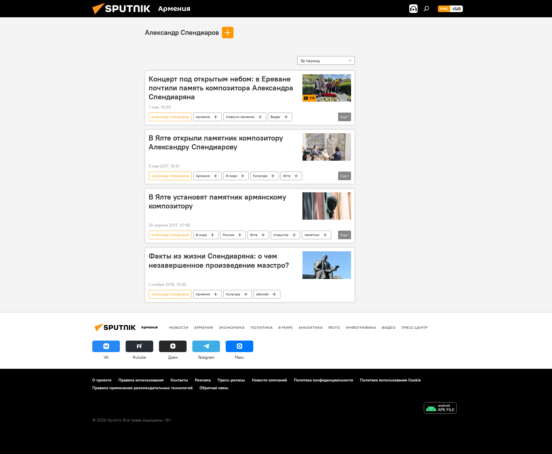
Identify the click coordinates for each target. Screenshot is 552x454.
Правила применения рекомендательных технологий (142, 387)
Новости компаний (269, 380)
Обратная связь (214, 387)
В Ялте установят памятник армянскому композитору (217, 201)
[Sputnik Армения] (123, 15)
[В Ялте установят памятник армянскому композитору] (326, 206)
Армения (203, 117)
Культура (260, 176)
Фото (334, 327)
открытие (280, 235)
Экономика (232, 327)
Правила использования (141, 380)
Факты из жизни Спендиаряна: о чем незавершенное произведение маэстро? (219, 260)
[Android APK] (440, 408)
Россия (228, 235)
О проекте (102, 380)
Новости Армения (240, 117)
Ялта (286, 176)
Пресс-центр (414, 327)
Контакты (179, 380)
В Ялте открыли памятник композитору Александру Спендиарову (216, 142)
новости (178, 327)
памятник (311, 235)
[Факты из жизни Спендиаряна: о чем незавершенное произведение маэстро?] (326, 265)
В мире (231, 176)
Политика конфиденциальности (323, 380)
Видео (275, 117)
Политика (261, 327)
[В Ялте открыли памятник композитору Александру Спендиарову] (326, 147)
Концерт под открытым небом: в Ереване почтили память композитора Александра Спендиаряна (221, 87)
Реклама (203, 380)
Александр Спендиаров (182, 32)
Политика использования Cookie (390, 380)
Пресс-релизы (231, 380)
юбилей (262, 294)
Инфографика (361, 327)
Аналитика (310, 327)
